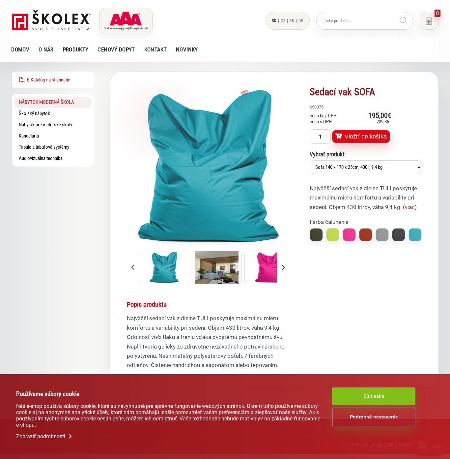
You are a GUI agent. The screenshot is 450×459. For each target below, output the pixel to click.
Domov (20, 49)
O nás (46, 49)
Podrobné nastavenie (374, 416)
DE (300, 20)
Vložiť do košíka (365, 136)
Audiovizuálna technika (41, 158)
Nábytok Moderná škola (46, 102)
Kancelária (29, 136)
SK (274, 20)
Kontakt (155, 49)
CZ (283, 20)
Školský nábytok (34, 113)
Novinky (187, 49)
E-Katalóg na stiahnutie (47, 80)
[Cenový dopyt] (429, 20)
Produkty (76, 49)
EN (292, 20)
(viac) (410, 207)
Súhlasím (373, 396)
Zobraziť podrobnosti (41, 436)
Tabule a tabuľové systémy (44, 147)
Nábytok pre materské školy (45, 125)
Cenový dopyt (116, 49)
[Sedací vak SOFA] (208, 246)
